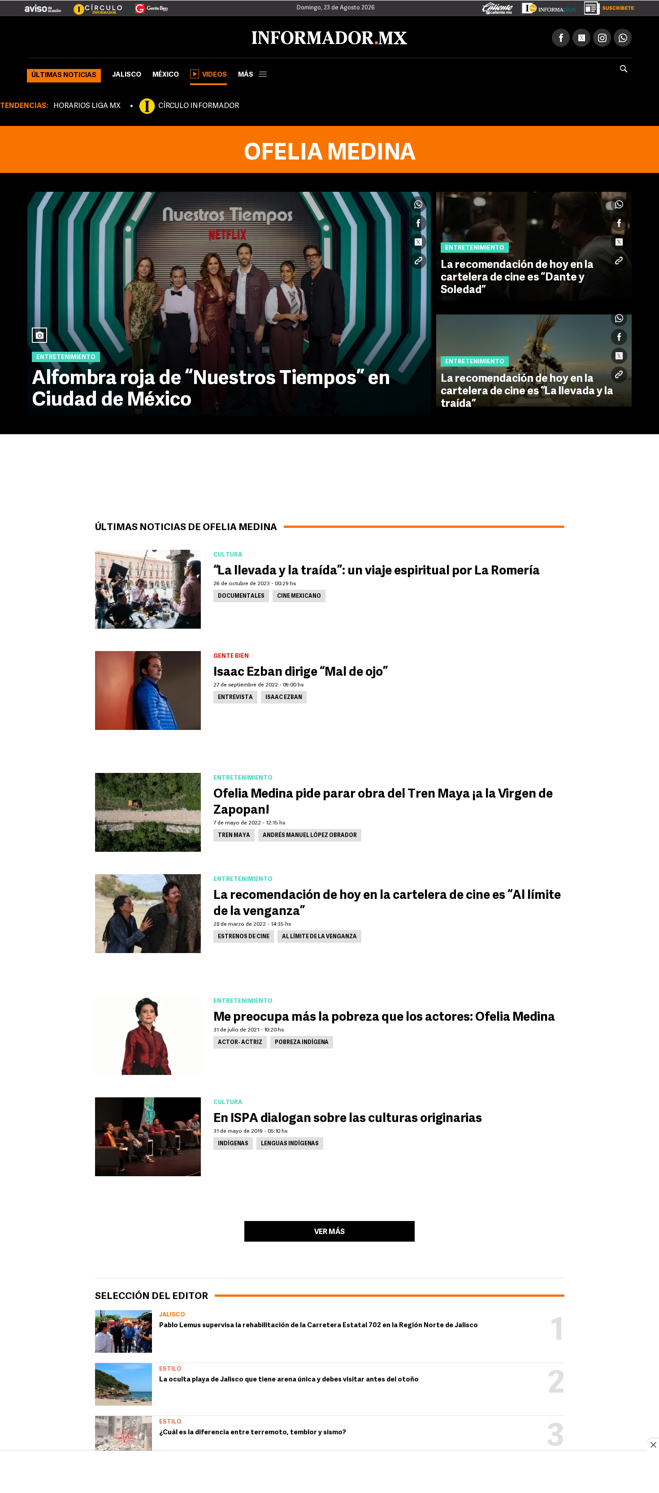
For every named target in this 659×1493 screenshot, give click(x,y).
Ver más (329, 1230)
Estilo (170, 1367)
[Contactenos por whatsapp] (623, 36)
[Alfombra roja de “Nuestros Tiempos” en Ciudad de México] (229, 302)
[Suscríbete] (605, 6)
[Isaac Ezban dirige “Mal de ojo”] (148, 688)
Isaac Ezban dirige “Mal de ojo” (300, 671)
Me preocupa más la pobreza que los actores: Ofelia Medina (384, 1016)
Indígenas (233, 1142)
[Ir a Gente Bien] (146, 5)
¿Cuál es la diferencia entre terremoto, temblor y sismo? (252, 1431)
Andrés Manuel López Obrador (310, 834)
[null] (123, 1329)
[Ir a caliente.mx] (497, 6)
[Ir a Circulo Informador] (92, 5)
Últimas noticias (63, 73)
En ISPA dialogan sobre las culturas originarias (347, 1117)
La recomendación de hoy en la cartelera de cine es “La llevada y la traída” (527, 390)
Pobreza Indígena (302, 1041)
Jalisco (126, 73)
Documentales (241, 594)
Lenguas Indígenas (290, 1142)
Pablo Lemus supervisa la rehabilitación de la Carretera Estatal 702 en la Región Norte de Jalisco (318, 1323)
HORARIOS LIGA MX (87, 104)
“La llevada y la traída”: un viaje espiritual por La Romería (376, 569)
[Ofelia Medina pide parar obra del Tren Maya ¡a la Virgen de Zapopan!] (148, 810)
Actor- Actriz (240, 1041)
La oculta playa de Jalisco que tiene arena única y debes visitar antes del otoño (289, 1378)
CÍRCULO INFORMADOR (198, 104)
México (165, 73)
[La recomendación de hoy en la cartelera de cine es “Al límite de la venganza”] (148, 911)
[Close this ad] (652, 1444)
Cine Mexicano (299, 594)
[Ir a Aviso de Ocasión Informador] (43, 5)
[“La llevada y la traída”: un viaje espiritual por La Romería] (148, 587)
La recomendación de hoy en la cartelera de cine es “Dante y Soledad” (517, 276)
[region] (329, 1473)
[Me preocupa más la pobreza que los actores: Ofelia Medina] (148, 1033)
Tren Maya (234, 834)
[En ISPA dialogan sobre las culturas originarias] (148, 1135)
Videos (214, 73)
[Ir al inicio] (133, 36)
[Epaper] (545, 6)
